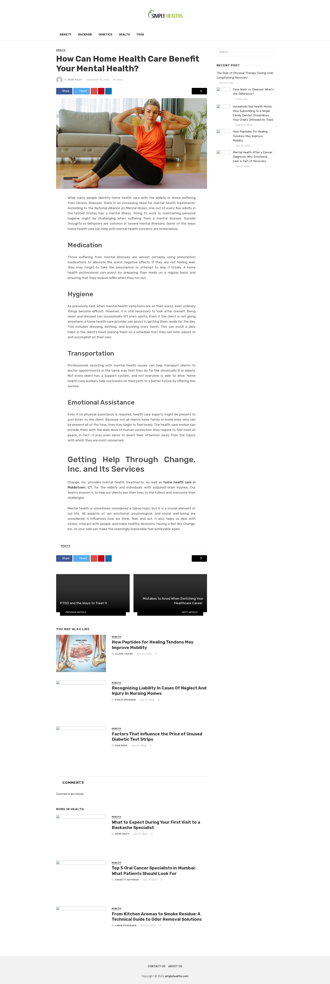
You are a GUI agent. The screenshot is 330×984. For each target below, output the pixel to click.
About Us (175, 966)
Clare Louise (124, 653)
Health (124, 34)
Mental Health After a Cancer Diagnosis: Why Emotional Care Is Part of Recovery (252, 157)
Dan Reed (121, 745)
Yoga (140, 34)
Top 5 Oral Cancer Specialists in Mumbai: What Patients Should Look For (154, 871)
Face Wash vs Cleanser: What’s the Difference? (253, 92)
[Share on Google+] (94, 91)
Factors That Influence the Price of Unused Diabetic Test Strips (157, 737)
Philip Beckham (125, 699)
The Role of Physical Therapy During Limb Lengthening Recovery (245, 75)
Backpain (85, 34)
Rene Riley (75, 79)
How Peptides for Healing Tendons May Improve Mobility (152, 645)
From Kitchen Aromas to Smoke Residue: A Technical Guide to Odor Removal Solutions (157, 917)
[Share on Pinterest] (101, 91)
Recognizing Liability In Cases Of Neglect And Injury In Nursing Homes (159, 691)
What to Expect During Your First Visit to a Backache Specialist (156, 825)
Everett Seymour (127, 879)
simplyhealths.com (176, 976)
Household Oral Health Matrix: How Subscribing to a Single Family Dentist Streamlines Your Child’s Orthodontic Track (253, 113)
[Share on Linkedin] (108, 91)
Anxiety (65, 34)
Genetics (105, 34)
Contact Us (156, 966)
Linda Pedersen (125, 925)
